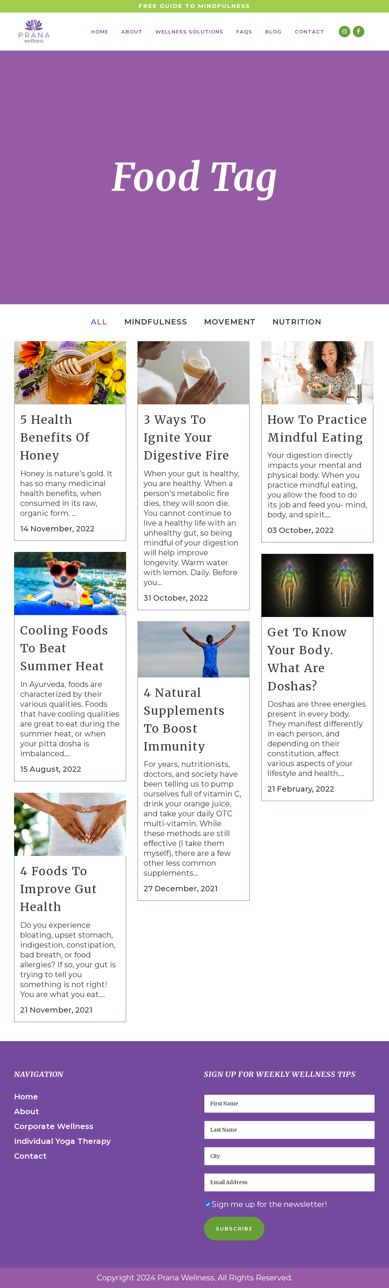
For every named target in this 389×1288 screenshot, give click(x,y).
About (26, 1111)
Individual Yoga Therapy (62, 1141)
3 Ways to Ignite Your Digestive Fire (186, 437)
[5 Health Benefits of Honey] (70, 372)
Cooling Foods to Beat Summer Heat (64, 648)
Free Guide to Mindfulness (194, 6)
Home (26, 1096)
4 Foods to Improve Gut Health (58, 889)
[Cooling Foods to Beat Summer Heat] (70, 583)
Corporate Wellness (53, 1126)
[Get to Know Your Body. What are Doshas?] (317, 585)
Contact (30, 1156)
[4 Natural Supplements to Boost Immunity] (194, 649)
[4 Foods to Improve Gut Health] (70, 824)
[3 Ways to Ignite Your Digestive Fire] (194, 372)
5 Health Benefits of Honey (55, 437)
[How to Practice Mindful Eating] (317, 372)
